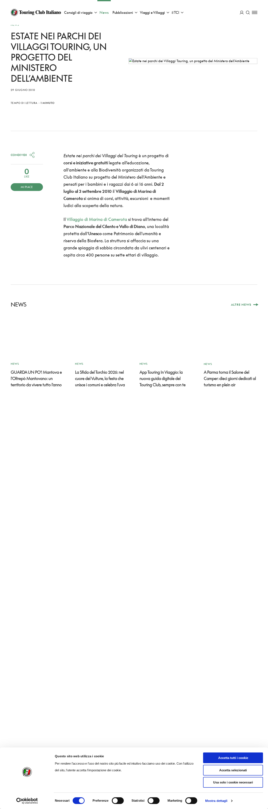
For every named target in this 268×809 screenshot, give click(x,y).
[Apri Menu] (254, 12)
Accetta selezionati (233, 770)
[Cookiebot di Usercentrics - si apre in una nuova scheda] (27, 801)
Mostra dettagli (216, 801)
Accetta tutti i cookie (233, 758)
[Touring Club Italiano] (36, 12)
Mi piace (27, 187)
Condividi (19, 155)
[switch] (118, 800)
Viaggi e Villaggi (152, 12)
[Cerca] (248, 12)
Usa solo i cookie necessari (233, 782)
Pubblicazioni (122, 12)
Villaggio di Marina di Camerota (97, 219)
